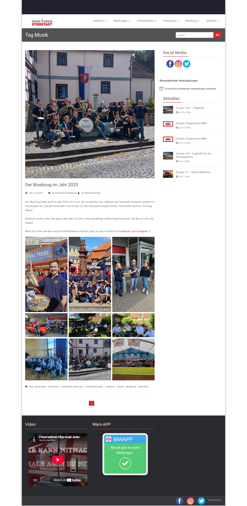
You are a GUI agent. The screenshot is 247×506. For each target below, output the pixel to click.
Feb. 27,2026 (36, 193)
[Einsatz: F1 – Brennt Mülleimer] (168, 174)
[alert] (191, 89)
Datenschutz (215, 500)
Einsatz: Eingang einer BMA (191, 123)
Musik (120, 386)
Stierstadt (143, 386)
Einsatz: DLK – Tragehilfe (190, 108)
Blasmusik (40, 386)
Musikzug (191, 20)
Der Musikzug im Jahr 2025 (51, 184)
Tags (31, 386)
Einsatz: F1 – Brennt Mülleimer (193, 172)
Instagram (143, 231)
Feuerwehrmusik (94, 386)
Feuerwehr (53, 386)
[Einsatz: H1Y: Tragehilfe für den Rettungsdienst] (168, 155)
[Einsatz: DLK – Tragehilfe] (168, 110)
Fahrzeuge (169, 20)
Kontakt (211, 20)
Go (217, 35)
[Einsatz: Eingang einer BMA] (168, 123)
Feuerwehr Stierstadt (72, 386)
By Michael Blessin (91, 193)
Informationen (145, 20)
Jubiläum (98, 20)
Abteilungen (120, 20)
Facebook (125, 231)
